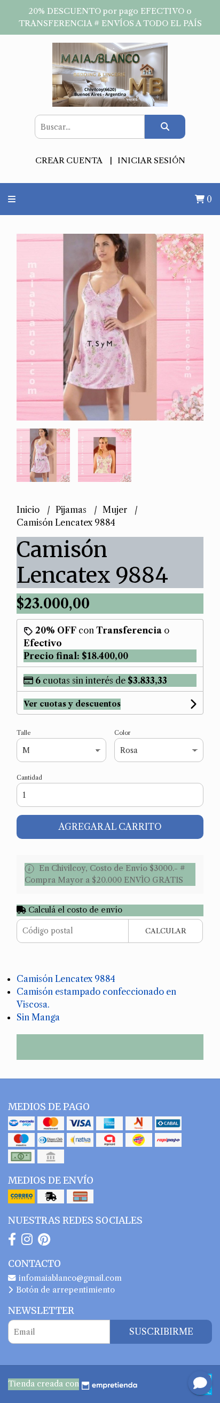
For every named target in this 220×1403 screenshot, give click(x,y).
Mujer (116, 509)
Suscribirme (161, 1331)
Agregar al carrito (110, 826)
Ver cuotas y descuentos (72, 704)
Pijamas (72, 509)
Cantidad (29, 777)
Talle (23, 732)
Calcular (165, 931)
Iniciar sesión (151, 160)
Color (122, 732)
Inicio (29, 509)
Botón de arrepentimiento (64, 1290)
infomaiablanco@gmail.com (69, 1278)
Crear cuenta (68, 160)
